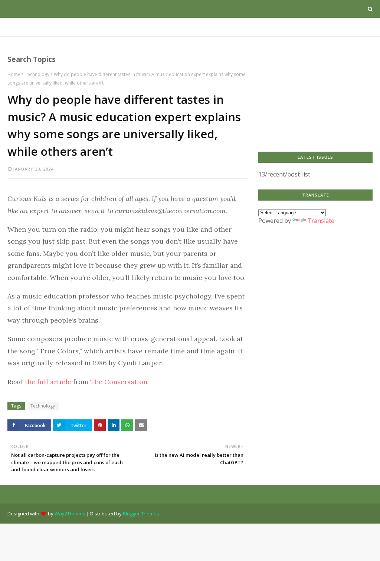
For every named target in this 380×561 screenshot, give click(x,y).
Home (13, 74)
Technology (37, 74)
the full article (48, 381)
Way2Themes (70, 513)
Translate (320, 221)
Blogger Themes (141, 513)
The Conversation (118, 381)
